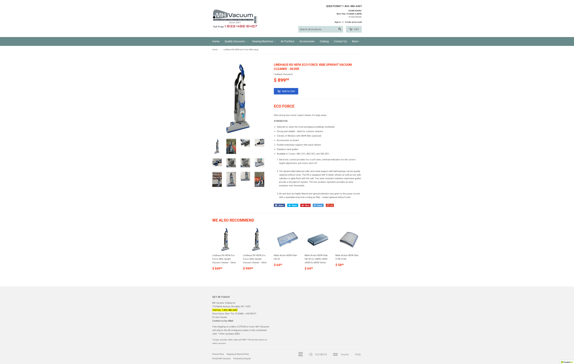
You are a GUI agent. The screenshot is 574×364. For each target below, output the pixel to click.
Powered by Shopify (242, 358)
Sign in (338, 22)
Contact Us (340, 41)
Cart (356, 29)
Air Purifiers (287, 41)
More (355, 41)
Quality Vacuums (235, 41)
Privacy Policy (218, 354)
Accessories (307, 41)
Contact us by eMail (222, 320)
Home (216, 41)
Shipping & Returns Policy (238, 354)
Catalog (324, 41)
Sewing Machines (263, 41)
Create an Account (353, 22)
